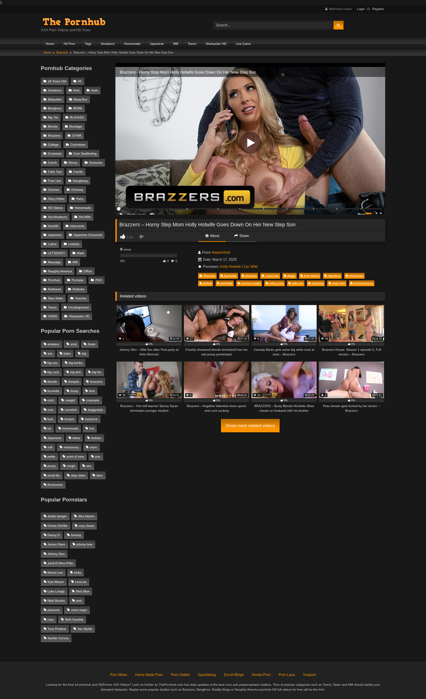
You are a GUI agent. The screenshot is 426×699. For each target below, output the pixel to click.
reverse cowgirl (250, 283)
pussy (51, 466)
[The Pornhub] (74, 21)
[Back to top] (412, 686)
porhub (207, 283)
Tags (88, 43)
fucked (69, 419)
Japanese (157, 43)
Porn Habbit (180, 675)
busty (74, 391)
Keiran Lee (55, 572)
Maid (80, 253)
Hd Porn (69, 43)
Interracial (77, 226)
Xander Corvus (58, 638)
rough (71, 466)
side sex (297, 283)
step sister (78, 475)
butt (92, 391)
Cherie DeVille (57, 525)
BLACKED (77, 117)
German (53, 189)
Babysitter (55, 99)
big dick (75, 372)
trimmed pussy (363, 283)
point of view (75, 456)
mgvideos (334, 275)
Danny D (53, 535)
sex (88, 466)
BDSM (77, 108)
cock (50, 400)
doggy (291, 275)
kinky (77, 572)
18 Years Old (57, 81)
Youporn (309, 675)
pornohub (226, 283)
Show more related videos (250, 425)
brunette (53, 391)
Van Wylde (84, 628)
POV (98, 280)
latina (76, 438)
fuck (50, 419)
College (53, 144)
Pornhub (54, 280)
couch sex (272, 275)
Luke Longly (56, 591)
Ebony (73, 162)
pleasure (53, 610)
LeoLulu (81, 581)
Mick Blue (82, 591)
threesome (55, 484)
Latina (52, 244)
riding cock (276, 283)
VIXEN (52, 316)
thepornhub (221, 252)
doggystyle (95, 409)
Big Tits (53, 117)
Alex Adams (86, 516)
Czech (52, 162)
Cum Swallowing (85, 153)
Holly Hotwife (230, 266)
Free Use (54, 180)
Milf (175, 43)
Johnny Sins (56, 554)
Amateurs (107, 43)
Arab (94, 90)
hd (49, 428)
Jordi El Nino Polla (60, 563)
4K (80, 81)
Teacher (81, 298)
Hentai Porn (261, 675)
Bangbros (54, 108)
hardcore (91, 419)
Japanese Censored (87, 235)
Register (378, 9)
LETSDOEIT (56, 253)
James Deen (56, 544)
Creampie (55, 153)
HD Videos (55, 208)
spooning (317, 283)
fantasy (76, 535)
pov (97, 456)
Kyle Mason (55, 581)
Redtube (79, 289)
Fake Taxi (55, 171)
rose (50, 619)
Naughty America (60, 271)
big (84, 353)
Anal (76, 90)
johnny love (85, 544)
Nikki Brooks (56, 600)
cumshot (71, 409)
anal (74, 344)
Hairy (79, 198)
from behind (311, 275)
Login (361, 9)
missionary (356, 275)
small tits (53, 475)
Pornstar (78, 280)
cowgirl (70, 400)
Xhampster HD (216, 43)
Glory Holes (56, 198)
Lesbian (73, 244)
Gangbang (80, 180)
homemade (70, 428)
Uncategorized (78, 307)
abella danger (57, 516)
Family (78, 171)
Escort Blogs (234, 675)
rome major (79, 610)
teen (100, 475)
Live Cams (243, 43)
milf (49, 447)
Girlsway (77, 189)
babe (67, 353)
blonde (52, 381)
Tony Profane (56, 628)
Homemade (132, 43)
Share (244, 236)
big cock (53, 372)
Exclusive (95, 162)
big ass (52, 362)
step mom (338, 283)
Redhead (54, 289)
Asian (91, 344)
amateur (53, 344)
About (214, 236)
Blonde (53, 126)
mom (93, 447)
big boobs (230, 275)
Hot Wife (85, 217)
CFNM (76, 135)
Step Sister (55, 298)
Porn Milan (118, 675)
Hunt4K (53, 226)
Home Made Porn (149, 675)
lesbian (96, 438)
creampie (92, 400)
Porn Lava (287, 675)
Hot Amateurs (57, 217)
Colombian (77, 144)
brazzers (250, 275)
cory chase (86, 525)
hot (91, 428)
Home (50, 43)
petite (51, 456)
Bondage (75, 126)
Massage (54, 262)
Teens (192, 43)
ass (49, 353)
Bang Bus (80, 99)
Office (88, 271)
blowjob (73, 381)
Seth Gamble (74, 619)
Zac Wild (251, 266)
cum (50, 409)
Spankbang (207, 675)
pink (79, 600)
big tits (96, 372)
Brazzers (62, 52)
